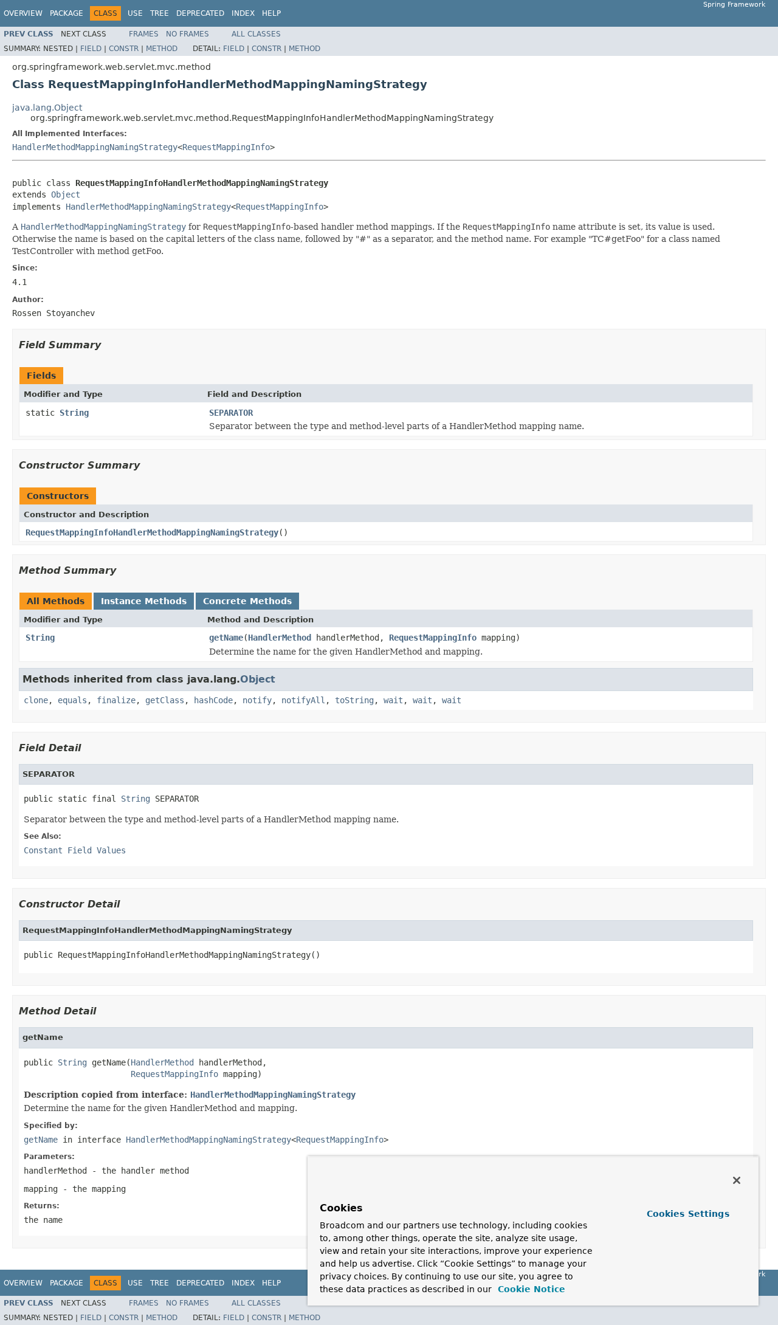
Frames (144, 34)
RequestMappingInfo (226, 147)
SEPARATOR (231, 413)
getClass (164, 700)
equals (72, 700)
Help (271, 13)
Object (65, 194)
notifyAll (303, 700)
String (74, 413)
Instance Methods (144, 601)
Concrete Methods (247, 601)
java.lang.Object (47, 107)
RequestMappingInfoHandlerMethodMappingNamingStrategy (152, 532)
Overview (23, 13)
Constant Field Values (75, 850)
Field (91, 48)
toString (354, 700)
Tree (159, 13)
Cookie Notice (530, 1289)
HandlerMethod (279, 637)
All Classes (256, 34)
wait (393, 700)
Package (66, 13)
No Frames (187, 34)
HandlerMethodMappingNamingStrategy (94, 147)
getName (226, 637)
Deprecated (200, 13)
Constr (124, 48)
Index (243, 13)
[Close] (736, 1180)
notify (257, 700)
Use (135, 13)
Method (161, 48)
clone (36, 700)
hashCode (213, 700)
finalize (116, 700)
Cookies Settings (688, 1214)
